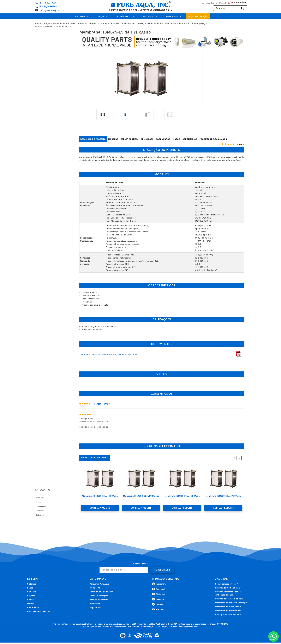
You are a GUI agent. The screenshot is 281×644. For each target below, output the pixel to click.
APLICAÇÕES (147, 139)
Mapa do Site (96, 607)
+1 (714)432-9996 (47, 3)
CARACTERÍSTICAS (129, 139)
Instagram (161, 584)
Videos (30, 599)
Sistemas (80, 16)
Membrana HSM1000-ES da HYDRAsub (141, 496)
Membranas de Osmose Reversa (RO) (231, 602)
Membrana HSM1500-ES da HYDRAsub (100, 496)
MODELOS (113, 139)
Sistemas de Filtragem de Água (229, 598)
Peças (101, 16)
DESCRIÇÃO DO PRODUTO (93, 139)
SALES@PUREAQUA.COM (51, 11)
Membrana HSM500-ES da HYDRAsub (223, 496)
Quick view (100, 478)
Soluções (31, 591)
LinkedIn (160, 599)
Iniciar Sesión (211, 3)
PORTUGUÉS (239, 2)
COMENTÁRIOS (189, 139)
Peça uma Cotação (198, 16)
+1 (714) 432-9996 (169, 626)
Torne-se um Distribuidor (101, 591)
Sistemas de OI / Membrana (227, 587)
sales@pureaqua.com (188, 626)
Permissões (95, 603)
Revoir (106, 403)
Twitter (159, 604)
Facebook (160, 589)
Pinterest (160, 594)
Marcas (30, 603)
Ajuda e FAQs (95, 587)
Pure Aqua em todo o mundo (228, 614)
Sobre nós (172, 16)
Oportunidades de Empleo (39, 611)
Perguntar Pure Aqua (99, 584)
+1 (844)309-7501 (47, 6)
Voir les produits (100, 508)
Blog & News (33, 607)
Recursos (148, 16)
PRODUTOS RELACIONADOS (213, 139)
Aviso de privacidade (99, 599)
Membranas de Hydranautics (228, 610)
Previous (235, 458)
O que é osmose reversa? (226, 584)
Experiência (124, 16)
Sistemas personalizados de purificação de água (228, 593)
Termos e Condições (99, 595)
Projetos (31, 595)
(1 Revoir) (96, 403)
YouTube (160, 609)
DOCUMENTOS (163, 139)
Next (240, 458)
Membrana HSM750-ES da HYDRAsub (182, 496)
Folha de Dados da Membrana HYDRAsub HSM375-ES (109, 354)
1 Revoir (239, 144)
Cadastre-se (225, 3)
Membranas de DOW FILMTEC (228, 606)
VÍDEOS (176, 139)
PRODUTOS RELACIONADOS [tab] (95, 457)
